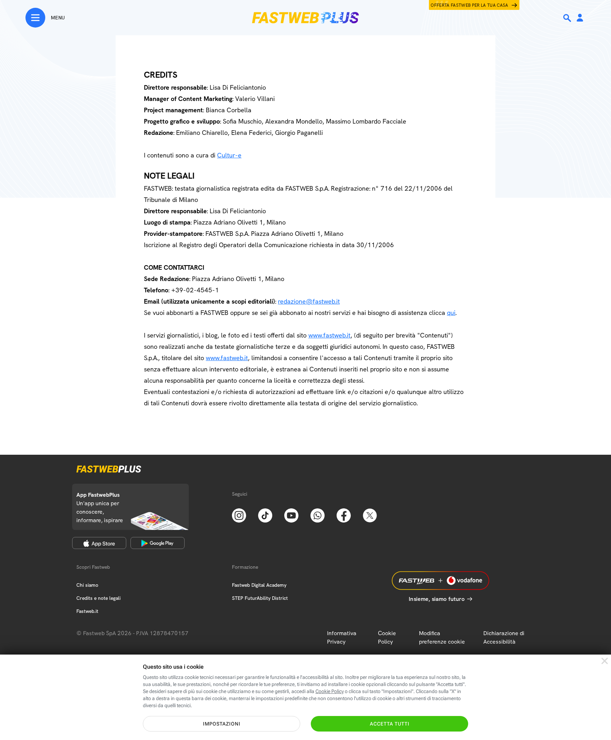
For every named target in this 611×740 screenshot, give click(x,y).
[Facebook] (344, 515)
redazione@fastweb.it (309, 301)
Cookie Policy (387, 637)
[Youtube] (291, 515)
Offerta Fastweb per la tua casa (469, 5)
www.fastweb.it (329, 335)
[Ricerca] (567, 18)
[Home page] (305, 17)
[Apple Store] (99, 543)
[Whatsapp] (317, 515)
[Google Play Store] (157, 543)
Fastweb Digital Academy (259, 585)
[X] (370, 515)
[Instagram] (239, 515)
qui (451, 313)
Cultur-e (229, 155)
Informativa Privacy (341, 637)
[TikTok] (265, 515)
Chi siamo (87, 585)
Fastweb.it (87, 611)
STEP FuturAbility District (260, 598)
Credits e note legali (98, 598)
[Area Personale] (580, 18)
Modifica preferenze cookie (442, 637)
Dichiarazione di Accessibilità (503, 637)
